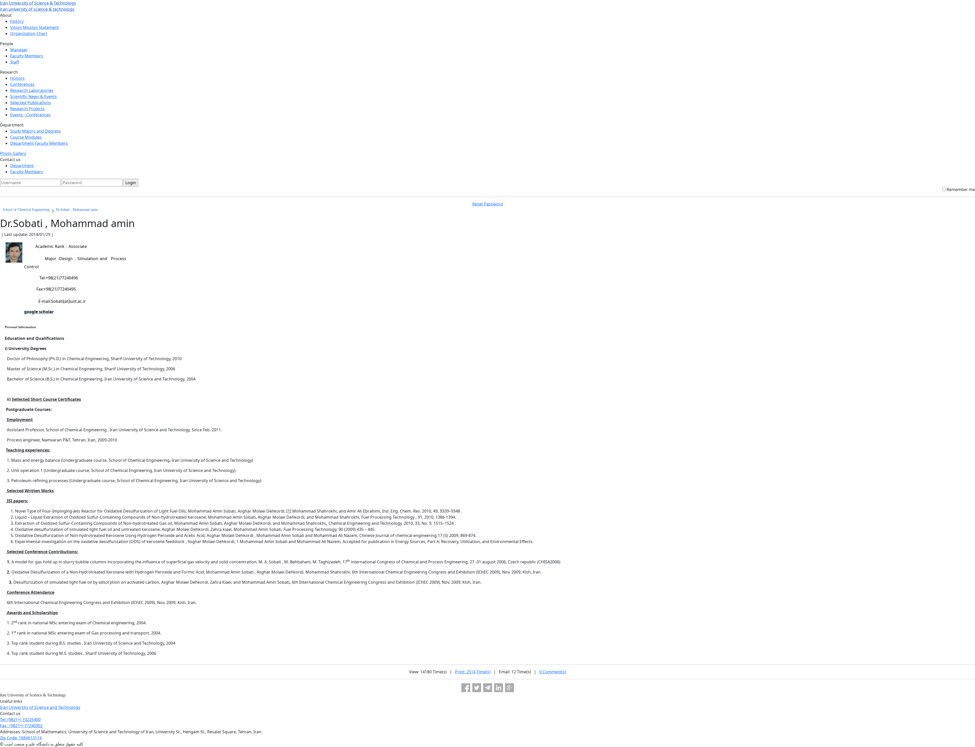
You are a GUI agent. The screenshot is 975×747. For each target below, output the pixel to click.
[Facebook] (465, 687)
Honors (17, 78)
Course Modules (26, 137)
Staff (14, 62)
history (17, 21)
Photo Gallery (13, 153)
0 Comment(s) (552, 672)
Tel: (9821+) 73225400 (20, 719)
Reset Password (487, 204)
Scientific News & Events (33, 96)
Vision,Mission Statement (34, 27)
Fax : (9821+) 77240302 (21, 725)
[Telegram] (487, 687)
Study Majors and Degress (35, 131)
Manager (19, 50)
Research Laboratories (32, 90)
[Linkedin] (498, 687)
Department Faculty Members (39, 143)
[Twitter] (476, 687)
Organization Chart (28, 33)
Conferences (22, 84)
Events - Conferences (30, 115)
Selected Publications (30, 102)
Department (22, 165)
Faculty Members (26, 56)
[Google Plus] (509, 687)
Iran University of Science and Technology (40, 707)
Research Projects (27, 109)
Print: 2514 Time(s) (473, 672)
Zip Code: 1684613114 (21, 738)
